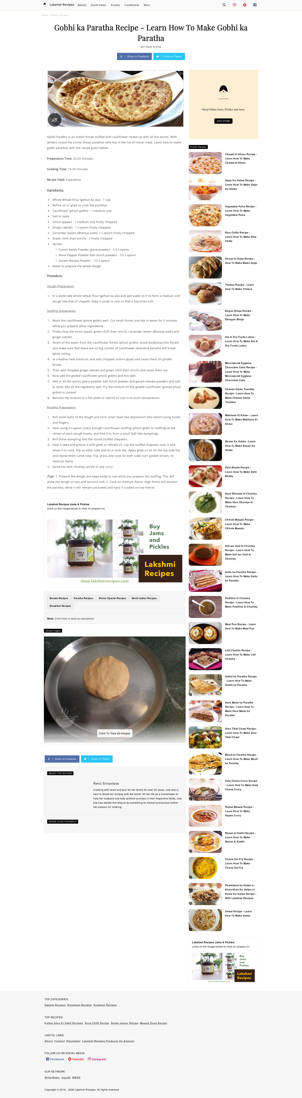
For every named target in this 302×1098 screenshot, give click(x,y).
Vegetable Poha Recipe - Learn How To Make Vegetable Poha (240, 211)
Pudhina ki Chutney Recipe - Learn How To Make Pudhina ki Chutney (241, 602)
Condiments (132, 5)
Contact (59, 1041)
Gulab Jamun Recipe (124, 1023)
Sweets (81, 5)
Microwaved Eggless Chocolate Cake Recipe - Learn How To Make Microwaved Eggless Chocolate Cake (241, 371)
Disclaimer (73, 1041)
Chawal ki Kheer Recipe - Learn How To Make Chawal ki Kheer (241, 158)
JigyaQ (65, 1077)
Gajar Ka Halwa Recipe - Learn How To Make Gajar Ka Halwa (241, 184)
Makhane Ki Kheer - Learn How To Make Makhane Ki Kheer (241, 419)
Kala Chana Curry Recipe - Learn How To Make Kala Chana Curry (241, 785)
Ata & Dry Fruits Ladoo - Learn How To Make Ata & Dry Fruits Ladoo (241, 341)
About (49, 1041)
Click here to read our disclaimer (74, 618)
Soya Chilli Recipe (97, 1023)
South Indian (98, 5)
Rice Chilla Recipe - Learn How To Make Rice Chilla (241, 237)
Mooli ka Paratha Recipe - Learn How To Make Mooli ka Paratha (241, 759)
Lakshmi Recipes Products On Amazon (108, 1041)
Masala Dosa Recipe (153, 1023)
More (147, 5)
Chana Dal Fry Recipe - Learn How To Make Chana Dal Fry (239, 863)
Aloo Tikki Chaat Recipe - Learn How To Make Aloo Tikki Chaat (241, 733)
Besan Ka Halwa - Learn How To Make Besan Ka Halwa (240, 445)
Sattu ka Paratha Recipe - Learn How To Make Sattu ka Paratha (241, 576)
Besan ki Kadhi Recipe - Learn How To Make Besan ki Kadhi (240, 837)
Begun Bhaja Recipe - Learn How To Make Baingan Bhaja (239, 315)
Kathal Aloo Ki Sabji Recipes (64, 1023)
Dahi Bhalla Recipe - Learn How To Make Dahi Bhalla (241, 472)
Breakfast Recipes (79, 1005)
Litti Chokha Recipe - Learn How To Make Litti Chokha (240, 654)
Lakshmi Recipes (58, 5)
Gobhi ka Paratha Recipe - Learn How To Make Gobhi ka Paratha (241, 681)
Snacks (115, 5)
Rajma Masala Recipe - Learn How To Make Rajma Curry (239, 811)
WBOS (76, 1077)
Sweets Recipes (55, 1005)
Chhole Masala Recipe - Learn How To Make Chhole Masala (240, 524)
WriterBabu (52, 1077)
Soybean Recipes (105, 1005)
